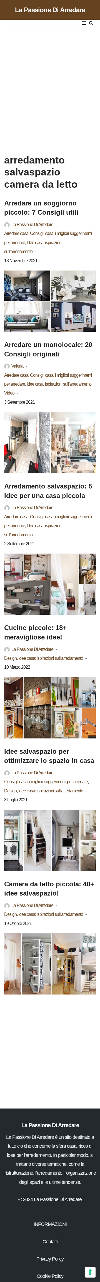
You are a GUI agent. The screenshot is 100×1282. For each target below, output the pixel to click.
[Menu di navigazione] (84, 23)
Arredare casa (16, 233)
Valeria (17, 365)
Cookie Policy (50, 1276)
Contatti (50, 1241)
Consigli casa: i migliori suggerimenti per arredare (46, 781)
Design (10, 658)
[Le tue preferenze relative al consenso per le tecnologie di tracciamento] (90, 1272)
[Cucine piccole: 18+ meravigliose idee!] (50, 707)
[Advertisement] (50, 84)
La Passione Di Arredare (32, 224)
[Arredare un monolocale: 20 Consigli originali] (50, 442)
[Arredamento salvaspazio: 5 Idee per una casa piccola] (50, 584)
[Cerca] (91, 23)
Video (9, 392)
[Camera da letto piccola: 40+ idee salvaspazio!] (50, 964)
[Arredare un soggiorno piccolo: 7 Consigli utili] (50, 301)
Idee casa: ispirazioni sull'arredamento (59, 383)
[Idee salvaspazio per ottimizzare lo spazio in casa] (50, 840)
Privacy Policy (50, 1259)
